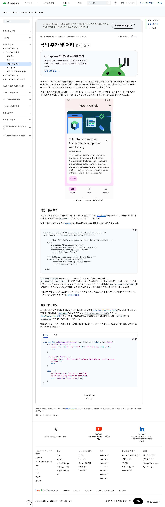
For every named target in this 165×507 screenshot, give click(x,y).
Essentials (29, 3)
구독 (138, 501)
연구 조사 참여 (148, 467)
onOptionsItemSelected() (105, 310)
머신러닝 (60, 459)
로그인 (159, 3)
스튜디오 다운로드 (128, 467)
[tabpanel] (89, 362)
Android (38, 458)
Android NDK (127, 471)
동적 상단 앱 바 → (51, 71)
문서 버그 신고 (148, 459)
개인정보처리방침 (63, 471)
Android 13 (104, 471)
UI (33, 12)
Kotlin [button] (45, 335)
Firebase (88, 491)
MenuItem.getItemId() (51, 316)
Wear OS (82, 459)
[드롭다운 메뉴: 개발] (69, 3)
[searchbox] (16, 21)
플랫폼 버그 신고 (149, 455)
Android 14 (104, 467)
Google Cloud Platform (105, 491)
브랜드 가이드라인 (65, 501)
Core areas (21, 12)
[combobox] (99, 3)
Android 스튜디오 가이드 (131, 455)
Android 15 (104, 463)
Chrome (77, 491)
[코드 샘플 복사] (136, 230)
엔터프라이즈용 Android (44, 461)
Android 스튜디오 (146, 3)
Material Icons (73, 295)
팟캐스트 (38, 481)
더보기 (78, 3)
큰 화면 (81, 455)
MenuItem (63, 313)
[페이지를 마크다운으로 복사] (85, 45)
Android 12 (104, 475)
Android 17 (104, 455)
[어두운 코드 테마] (133, 230)
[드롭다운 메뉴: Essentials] (37, 3)
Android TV (83, 471)
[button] (14, 31)
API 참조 (125, 463)
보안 (37, 465)
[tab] (45, 335)
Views (40, 12)
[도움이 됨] (132, 36)
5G (58, 475)
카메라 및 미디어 (63, 467)
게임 (58, 455)
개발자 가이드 (127, 459)
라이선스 (53, 501)
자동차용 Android (85, 467)
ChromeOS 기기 (85, 463)
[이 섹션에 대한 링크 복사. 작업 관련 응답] (60, 305)
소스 (37, 469)
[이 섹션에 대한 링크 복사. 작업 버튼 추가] (60, 210)
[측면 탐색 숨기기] (29, 502)
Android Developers (47, 36)
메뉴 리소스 (101, 215)
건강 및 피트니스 (63, 463)
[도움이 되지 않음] (136, 36)
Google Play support (151, 463)
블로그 (37, 477)
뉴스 (37, 473)
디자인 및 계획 (48, 3)
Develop (7, 12)
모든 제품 (122, 491)
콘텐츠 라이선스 (70, 408)
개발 (65, 3)
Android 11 (104, 478)
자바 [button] (55, 335)
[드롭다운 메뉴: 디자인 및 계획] (57, 3)
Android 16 (104, 459)
